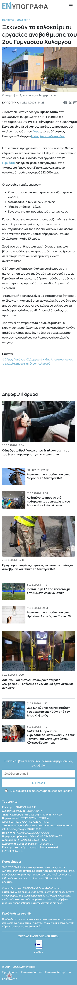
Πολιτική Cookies (31, 972)
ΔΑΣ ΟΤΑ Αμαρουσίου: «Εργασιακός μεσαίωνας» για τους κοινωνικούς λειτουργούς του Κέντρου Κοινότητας (51, 737)
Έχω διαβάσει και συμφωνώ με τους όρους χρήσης (41, 790)
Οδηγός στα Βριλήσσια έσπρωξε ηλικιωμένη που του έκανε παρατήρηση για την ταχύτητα (35, 452)
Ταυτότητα (10, 802)
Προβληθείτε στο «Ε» (17, 913)
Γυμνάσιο (8, 163)
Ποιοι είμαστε (11, 861)
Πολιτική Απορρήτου (58, 972)
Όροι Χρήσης (10, 972)
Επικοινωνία (9, 979)
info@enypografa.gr (13, 829)
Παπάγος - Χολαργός (16, 20)
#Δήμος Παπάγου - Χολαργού (21, 359)
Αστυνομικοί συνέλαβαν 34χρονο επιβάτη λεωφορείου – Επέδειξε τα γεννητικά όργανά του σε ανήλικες (37, 684)
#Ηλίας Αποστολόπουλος (56, 359)
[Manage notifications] (9, 976)
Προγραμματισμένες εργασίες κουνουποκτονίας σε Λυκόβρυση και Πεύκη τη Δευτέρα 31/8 (37, 567)
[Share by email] (75, 102)
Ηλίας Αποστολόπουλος (48, 136)
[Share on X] (70, 102)
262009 (38, 951)
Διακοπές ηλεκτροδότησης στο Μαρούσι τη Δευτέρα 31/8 (48, 476)
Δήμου (36, 131)
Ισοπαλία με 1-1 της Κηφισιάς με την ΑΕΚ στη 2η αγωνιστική (48, 591)
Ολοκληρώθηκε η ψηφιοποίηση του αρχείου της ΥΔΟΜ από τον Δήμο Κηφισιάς (48, 711)
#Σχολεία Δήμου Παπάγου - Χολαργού (26, 363)
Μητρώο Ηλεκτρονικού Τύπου (38, 936)
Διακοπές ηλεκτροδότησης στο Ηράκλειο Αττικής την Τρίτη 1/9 (49, 614)
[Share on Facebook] (65, 102)
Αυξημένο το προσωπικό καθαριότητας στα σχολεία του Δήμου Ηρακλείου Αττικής (48, 501)
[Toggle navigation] (71, 5)
